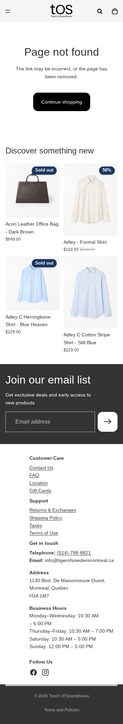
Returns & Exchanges (52, 510)
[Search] (99, 11)
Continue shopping (61, 102)
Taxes (35, 525)
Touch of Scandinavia (69, 696)
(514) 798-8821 (74, 552)
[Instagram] (45, 672)
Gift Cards (40, 490)
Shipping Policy (45, 518)
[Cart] (114, 11)
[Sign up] (108, 422)
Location (38, 483)
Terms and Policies (61, 710)
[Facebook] (33, 672)
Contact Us (41, 467)
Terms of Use (43, 533)
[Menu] (8, 11)
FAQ (34, 475)
